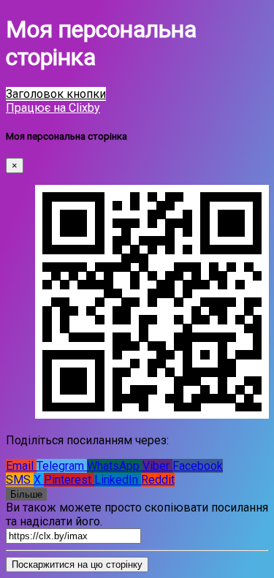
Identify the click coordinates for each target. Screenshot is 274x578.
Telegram (62, 466)
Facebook (197, 466)
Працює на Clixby (53, 108)
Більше (26, 494)
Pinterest (69, 480)
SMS (20, 480)
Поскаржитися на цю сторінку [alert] (77, 564)
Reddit (158, 480)
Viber (157, 466)
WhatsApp (114, 466)
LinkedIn (117, 480)
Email (21, 466)
